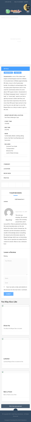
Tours (8, 17)
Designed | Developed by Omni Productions (15, 420)
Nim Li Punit (8, 392)
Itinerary (7, 164)
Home (3, 17)
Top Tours (17, 72)
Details (6, 68)
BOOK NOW (7, 173)
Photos (6, 178)
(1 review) (19, 41)
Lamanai (6, 359)
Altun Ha (7, 325)
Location (7, 168)
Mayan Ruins (8, 72)
